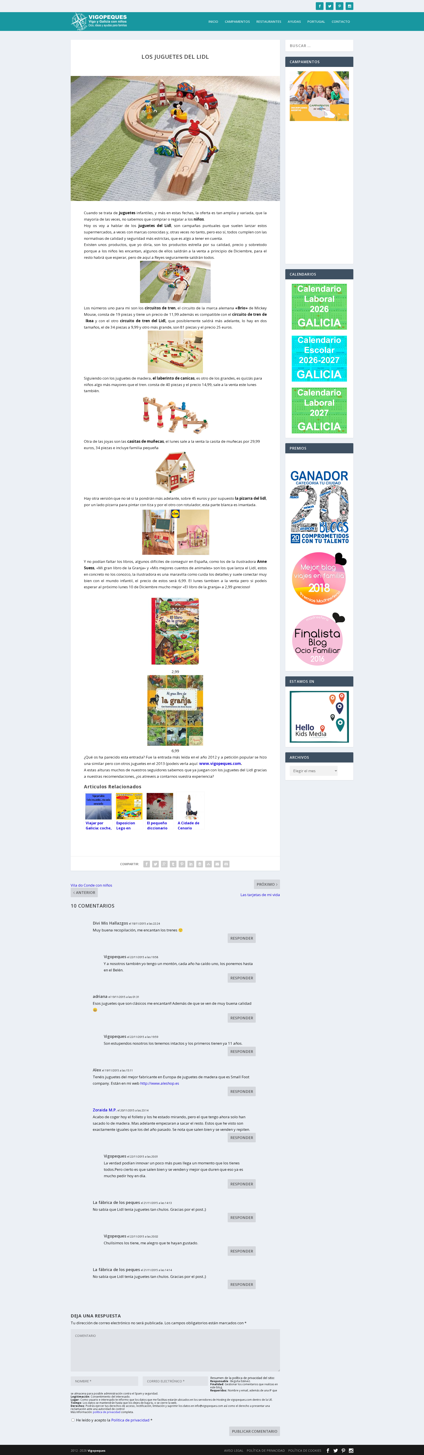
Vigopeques (96, 1451)
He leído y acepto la (114, 1420)
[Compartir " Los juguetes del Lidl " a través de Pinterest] (182, 864)
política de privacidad (106, 1412)
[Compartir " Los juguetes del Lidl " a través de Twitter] (155, 864)
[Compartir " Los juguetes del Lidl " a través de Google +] (164, 864)
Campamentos (237, 22)
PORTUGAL (316, 22)
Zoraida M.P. (105, 1110)
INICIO (213, 22)
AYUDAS (294, 22)
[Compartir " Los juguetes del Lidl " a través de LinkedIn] (190, 864)
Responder (241, 938)
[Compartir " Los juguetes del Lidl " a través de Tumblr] (173, 864)
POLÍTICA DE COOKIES (304, 1450)
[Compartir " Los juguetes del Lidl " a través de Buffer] (199, 864)
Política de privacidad (130, 1420)
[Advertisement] (319, 193)
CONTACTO (341, 22)
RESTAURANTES (268, 22)
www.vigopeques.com (220, 763)
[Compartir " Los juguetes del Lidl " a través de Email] (217, 864)
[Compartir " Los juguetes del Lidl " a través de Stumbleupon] (208, 864)
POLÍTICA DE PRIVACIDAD (266, 1450)
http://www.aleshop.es (159, 1083)
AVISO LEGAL (233, 1450)
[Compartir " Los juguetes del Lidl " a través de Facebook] (146, 864)
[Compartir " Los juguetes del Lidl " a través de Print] (226, 864)
